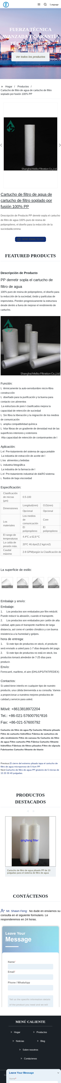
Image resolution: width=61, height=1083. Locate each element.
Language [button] (54, 4)
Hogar (8, 86)
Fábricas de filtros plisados (26, 745)
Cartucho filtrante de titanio (28, 749)
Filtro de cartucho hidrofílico (16, 734)
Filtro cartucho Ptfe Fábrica (24, 742)
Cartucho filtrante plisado (46, 730)
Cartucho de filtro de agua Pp (16, 730)
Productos (23, 86)
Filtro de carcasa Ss (29, 738)
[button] (39, 5)
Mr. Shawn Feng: (17, 911)
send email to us (33, 239)
